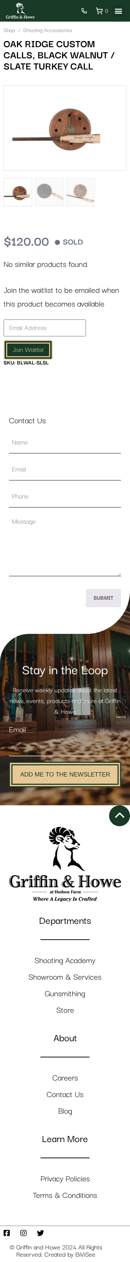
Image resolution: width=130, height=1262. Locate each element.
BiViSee (85, 1254)
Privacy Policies (65, 1178)
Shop (9, 30)
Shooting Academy (65, 960)
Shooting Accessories (47, 30)
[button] (118, 11)
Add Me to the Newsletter (65, 774)
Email (17, 729)
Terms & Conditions (65, 1195)
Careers (65, 1078)
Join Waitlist (28, 350)
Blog (65, 1111)
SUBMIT (103, 598)
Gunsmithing (65, 993)
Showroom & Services (65, 977)
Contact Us (65, 1094)
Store (65, 1010)
